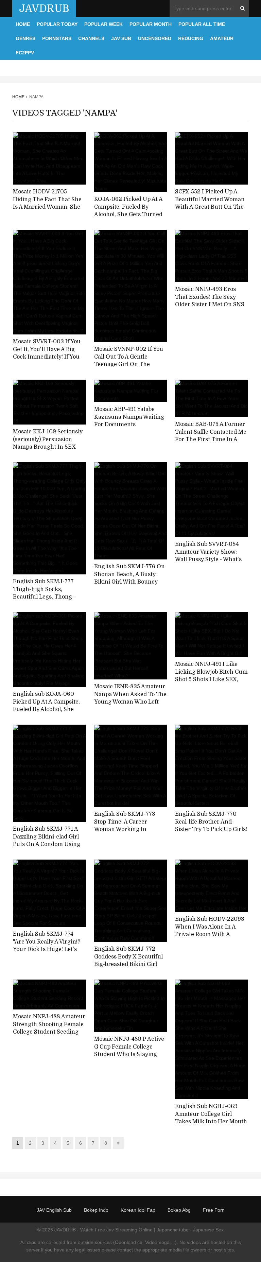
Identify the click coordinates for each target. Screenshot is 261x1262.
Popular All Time (201, 24)
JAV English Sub (54, 1210)
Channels (91, 38)
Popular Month (150, 24)
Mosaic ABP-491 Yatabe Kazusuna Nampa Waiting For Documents (129, 417)
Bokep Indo (96, 1210)
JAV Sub (121, 38)
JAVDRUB (44, 8)
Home (23, 24)
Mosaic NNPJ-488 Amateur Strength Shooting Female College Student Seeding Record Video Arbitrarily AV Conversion (49, 1032)
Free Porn (214, 1210)
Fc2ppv (25, 52)
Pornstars (56, 38)
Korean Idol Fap (138, 1210)
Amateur (221, 38)
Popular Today (57, 24)
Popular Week (103, 24)
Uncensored (154, 38)
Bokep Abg (179, 1210)
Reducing (190, 38)
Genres (25, 38)
